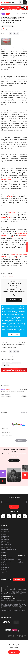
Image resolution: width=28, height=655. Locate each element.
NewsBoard (4, 538)
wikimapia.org (9, 277)
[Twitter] (14, 33)
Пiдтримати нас (19, 579)
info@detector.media (8, 596)
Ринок (3, 13)
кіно (4, 363)
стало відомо (12, 212)
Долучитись (14, 334)
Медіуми (3, 552)
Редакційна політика (6, 557)
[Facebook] (10, 33)
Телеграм (20, 561)
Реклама (3, 564)
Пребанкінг (4, 534)
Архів (2, 572)
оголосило (10, 197)
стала (9, 177)
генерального (23, 235)
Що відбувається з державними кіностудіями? (12, 391)
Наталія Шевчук (6, 179)
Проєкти (4, 525)
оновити (24, 421)
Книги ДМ (3, 562)
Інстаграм (20, 562)
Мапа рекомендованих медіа (8, 549)
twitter (19, 559)
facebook (20, 557)
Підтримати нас (5, 567)
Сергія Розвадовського (19, 237)
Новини (7, 13)
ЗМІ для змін (4, 533)
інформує (24, 68)
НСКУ (9, 363)
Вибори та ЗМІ (5, 542)
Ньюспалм (4, 551)
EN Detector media (6, 544)
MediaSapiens (4, 529)
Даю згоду (14, 652)
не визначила (22, 120)
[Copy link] (17, 33)
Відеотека (3, 541)
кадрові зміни (6, 365)
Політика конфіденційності (8, 559)
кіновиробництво (16, 363)
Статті (7, 389)
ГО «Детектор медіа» (6, 547)
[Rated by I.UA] (20, 631)
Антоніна (3, 546)
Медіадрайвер (5, 536)
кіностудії (19, 233)
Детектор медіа (5, 528)
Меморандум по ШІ (6, 561)
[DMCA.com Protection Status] (8, 631)
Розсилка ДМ (4, 571)
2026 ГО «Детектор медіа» (9, 598)
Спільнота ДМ (14, 460)
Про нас (4, 555)
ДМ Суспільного (5, 531)
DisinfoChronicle (5, 539)
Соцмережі (21, 555)
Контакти (3, 566)
